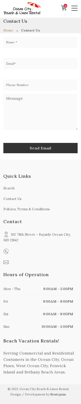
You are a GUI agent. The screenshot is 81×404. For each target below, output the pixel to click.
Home (8, 30)
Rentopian (58, 394)
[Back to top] (68, 391)
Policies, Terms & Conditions (26, 209)
